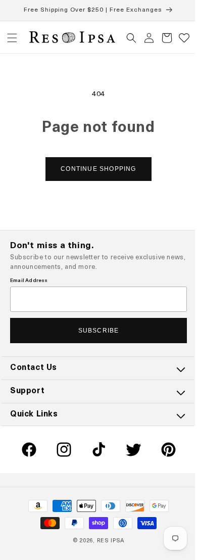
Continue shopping (94, 168)
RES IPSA (107, 541)
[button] (12, 38)
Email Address (29, 281)
